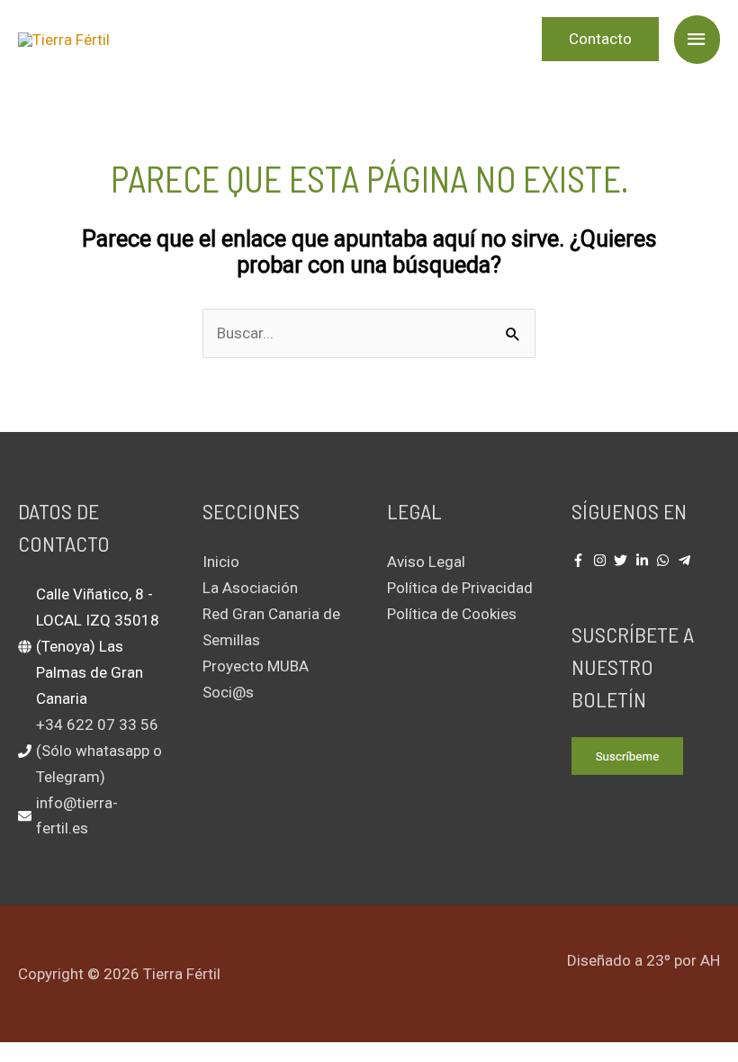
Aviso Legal (426, 562)
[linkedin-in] (644, 560)
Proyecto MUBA (255, 666)
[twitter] (623, 560)
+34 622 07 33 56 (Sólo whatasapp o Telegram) (99, 751)
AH (710, 960)
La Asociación (250, 588)
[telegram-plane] (687, 560)
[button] (600, 39)
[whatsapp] (665, 560)
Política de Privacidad (460, 588)
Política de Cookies (452, 614)
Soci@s (228, 692)
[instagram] (602, 560)
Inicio (220, 562)
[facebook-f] (581, 560)
